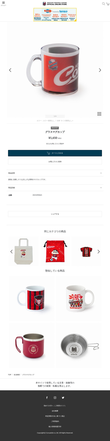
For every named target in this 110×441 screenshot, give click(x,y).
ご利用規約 (55, 421)
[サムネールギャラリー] (99, 116)
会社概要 (55, 411)
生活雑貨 (17, 374)
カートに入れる (57, 153)
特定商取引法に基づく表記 (55, 416)
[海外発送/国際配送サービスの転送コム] (55, 14)
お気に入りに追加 (55, 161)
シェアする (55, 214)
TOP (9, 374)
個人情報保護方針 (55, 426)
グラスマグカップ (28, 374)
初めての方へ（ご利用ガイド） (55, 405)
